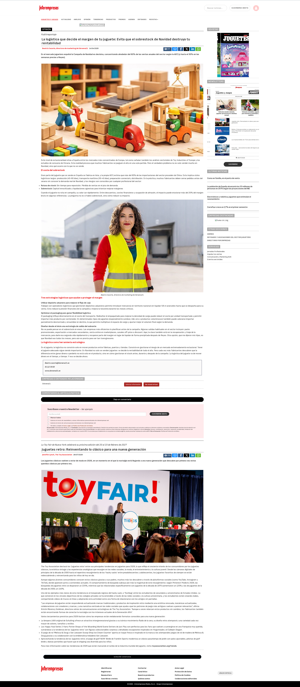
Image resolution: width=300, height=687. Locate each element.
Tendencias (98, 19)
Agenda (131, 19)
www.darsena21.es (52, 371)
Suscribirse (233, 164)
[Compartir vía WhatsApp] (198, 49)
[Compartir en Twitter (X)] (186, 49)
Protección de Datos (183, 672)
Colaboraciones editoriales (186, 679)
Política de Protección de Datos (83, 426)
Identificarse (106, 668)
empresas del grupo (120, 429)
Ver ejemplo (87, 409)
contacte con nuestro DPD (79, 431)
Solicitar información (133, 384)
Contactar (142, 668)
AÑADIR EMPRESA (225, 673)
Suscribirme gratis (159, 414)
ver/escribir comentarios (122, 657)
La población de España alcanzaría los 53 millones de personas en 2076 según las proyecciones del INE (229, 187)
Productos (111, 19)
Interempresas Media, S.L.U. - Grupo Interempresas (153, 684)
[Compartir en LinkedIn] (192, 49)
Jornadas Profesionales (216, 251)
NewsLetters (106, 675)
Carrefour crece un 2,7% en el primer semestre (227, 207)
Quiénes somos (144, 679)
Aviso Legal (66, 426)
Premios (122, 19)
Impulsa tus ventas (214, 254)
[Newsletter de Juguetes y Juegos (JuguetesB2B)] (215, 120)
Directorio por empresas (218, 240)
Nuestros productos (146, 675)
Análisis (77, 19)
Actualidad (66, 19)
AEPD (148, 431)
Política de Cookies (182, 675)
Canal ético (142, 672)
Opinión (87, 19)
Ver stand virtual (151, 384)
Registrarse (106, 672)
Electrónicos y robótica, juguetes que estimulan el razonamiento (229, 198)
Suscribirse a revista (109, 679)
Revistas (153, 19)
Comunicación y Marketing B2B (219, 257)
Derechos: (148, 429)
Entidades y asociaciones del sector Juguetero (229, 237)
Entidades (142, 19)
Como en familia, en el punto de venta (223, 178)
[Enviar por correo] (174, 49)
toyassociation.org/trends (164, 646)
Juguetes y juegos (49, 19)
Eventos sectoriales (215, 259)
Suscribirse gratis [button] (240, 8)
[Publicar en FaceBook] (180, 49)
